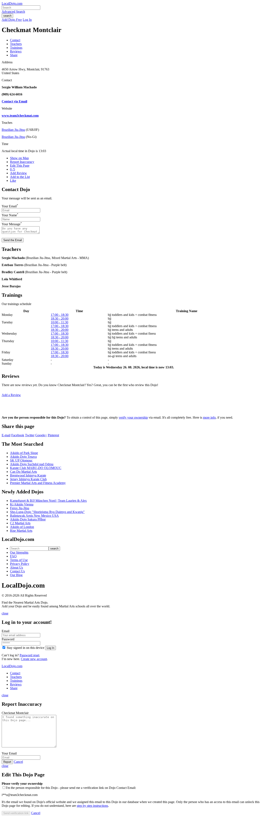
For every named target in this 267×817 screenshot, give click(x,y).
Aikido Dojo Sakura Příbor (28, 519)
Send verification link (16, 813)
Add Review (18, 173)
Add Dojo (12, 19)
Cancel (18, 761)
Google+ (41, 435)
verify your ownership (133, 417)
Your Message (11, 224)
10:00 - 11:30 (59, 322)
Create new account (34, 659)
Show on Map (19, 158)
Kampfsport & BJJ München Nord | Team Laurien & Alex (48, 500)
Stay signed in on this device (25, 647)
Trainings (16, 47)
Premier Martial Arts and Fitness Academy (38, 483)
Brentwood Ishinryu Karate (28, 475)
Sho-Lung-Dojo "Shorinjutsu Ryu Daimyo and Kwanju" (47, 512)
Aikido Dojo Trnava (23, 456)
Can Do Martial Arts (23, 471)
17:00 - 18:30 (59, 315)
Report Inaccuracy (22, 162)
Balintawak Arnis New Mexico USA (34, 515)
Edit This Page (19, 165)
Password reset (29, 655)
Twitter (29, 435)
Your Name (9, 215)
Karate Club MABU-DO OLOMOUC (35, 468)
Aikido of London (22, 527)
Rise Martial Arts (21, 530)
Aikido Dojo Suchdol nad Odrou (31, 464)
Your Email (9, 206)
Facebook (17, 435)
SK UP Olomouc (21, 460)
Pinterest (53, 435)
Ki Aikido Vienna (21, 504)
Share (14, 55)
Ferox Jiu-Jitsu (19, 508)
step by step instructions (92, 805)
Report (7, 761)
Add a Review (11, 395)
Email (5, 631)
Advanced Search (13, 11)
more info (209, 417)
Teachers (16, 44)
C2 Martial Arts (20, 523)
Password (8, 639)
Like (13, 180)
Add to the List (20, 177)
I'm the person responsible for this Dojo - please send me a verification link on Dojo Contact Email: (71, 787)
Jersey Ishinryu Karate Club (28, 479)
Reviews (15, 51)
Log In (27, 19)
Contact (15, 40)
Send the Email (12, 240)
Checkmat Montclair (15, 713)
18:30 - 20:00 (59, 318)
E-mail (6, 435)
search (7, 15)
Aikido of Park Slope (24, 453)
